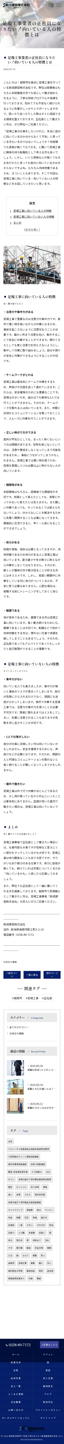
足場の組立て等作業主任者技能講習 (24, 1202)
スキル (28, 1194)
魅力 (39, 1210)
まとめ (17, 222)
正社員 (50, 1270)
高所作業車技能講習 (17, 1164)
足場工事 (22, 1263)
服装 (29, 1247)
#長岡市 (17, 998)
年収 (51, 1225)
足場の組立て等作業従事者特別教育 (34, 1179)
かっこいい (21, 1187)
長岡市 (11, 1263)
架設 (35, 1217)
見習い (42, 1232)
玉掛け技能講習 (38, 1164)
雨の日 (19, 1240)
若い (43, 1255)
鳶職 (35, 1255)
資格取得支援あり (16, 1278)
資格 (45, 1187)
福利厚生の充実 (15, 1270)
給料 (41, 1270)
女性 (10, 1141)
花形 (27, 1217)
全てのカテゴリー (19, 1027)
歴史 (10, 1187)
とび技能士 (37, 1171)
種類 (49, 1247)
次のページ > (52, 974)
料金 (31, 1278)
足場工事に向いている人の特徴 (32, 211)
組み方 (44, 1217)
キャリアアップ (15, 1210)
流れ (47, 1240)
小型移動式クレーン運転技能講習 (23, 1156)
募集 (33, 1263)
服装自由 (31, 1270)
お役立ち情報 (10, 962)
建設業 (30, 1210)
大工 (48, 1171)
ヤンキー (49, 1210)
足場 (18, 1194)
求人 (49, 1263)
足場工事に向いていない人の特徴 (33, 216)
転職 (18, 1217)
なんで (26, 1255)
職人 (41, 1263)
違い (10, 1194)
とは (10, 1255)
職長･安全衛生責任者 (18, 1171)
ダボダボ (41, 1225)
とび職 (21, 1232)
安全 (10, 1217)
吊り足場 (35, 1187)
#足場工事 (32, 998)
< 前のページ (12, 974)
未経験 (32, 1232)
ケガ (10, 1247)
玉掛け (11, 1232)
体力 (10, 1240)
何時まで (37, 1240)
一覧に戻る (32, 974)
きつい (11, 1179)
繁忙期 (19, 1247)
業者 (39, 1278)
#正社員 (47, 998)
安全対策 (39, 1247)
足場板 (11, 1225)
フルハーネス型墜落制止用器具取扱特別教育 (28, 1149)
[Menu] (59, 5)
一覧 (20, 1225)
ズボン (30, 1225)
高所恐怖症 (40, 1194)
